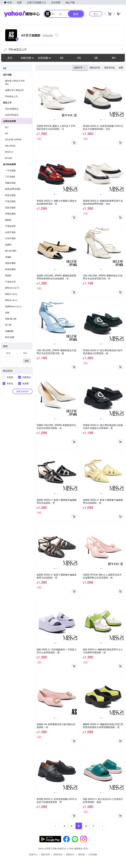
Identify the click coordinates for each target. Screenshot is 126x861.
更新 (85, 848)
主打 (9, 58)
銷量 (121, 67)
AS (61, 58)
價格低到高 (95, 67)
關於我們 (45, 854)
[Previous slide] (37, 97)
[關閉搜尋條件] (53, 14)
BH (114, 58)
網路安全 (70, 854)
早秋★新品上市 (17, 49)
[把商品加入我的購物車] (74, 143)
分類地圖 (92, 854)
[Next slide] (76, 97)
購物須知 (58, 854)
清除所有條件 (22, 391)
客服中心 (33, 854)
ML (96, 58)
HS (79, 58)
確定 (27, 360)
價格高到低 (109, 67)
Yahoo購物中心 (22, 14)
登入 (95, 13)
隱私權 (81, 854)
